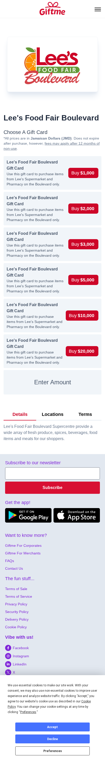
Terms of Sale (16, 589)
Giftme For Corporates (23, 545)
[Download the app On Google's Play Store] (28, 515)
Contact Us (14, 568)
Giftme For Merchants (23, 553)
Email (10, 470)
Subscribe (52, 487)
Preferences (52, 751)
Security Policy (17, 612)
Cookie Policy (16, 627)
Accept (52, 727)
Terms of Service (18, 596)
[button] (83, 173)
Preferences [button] (28, 712)
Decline (52, 739)
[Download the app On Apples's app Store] (77, 515)
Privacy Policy (16, 604)
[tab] (20, 414)
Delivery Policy (17, 619)
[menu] (97, 8)
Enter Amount (52, 382)
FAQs (9, 561)
